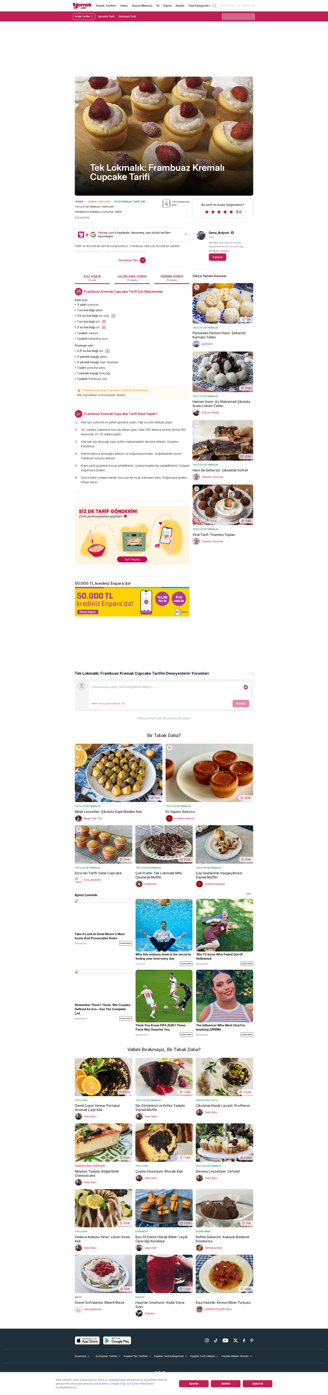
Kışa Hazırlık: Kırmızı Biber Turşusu (223, 1303)
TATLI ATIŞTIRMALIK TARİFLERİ (94, 206)
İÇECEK (140, 1297)
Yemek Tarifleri (106, 5)
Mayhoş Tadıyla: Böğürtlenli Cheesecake (97, 1173)
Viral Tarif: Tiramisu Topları (213, 535)
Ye (157, 5)
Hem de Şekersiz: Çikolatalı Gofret (220, 470)
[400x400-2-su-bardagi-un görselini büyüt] (104, 327)
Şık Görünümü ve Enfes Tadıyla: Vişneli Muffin (160, 1108)
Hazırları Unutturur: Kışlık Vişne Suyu (159, 1305)
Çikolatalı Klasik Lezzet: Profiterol (223, 1106)
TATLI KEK (81, 1100)
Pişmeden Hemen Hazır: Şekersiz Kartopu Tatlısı (219, 335)
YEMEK (79, 201)
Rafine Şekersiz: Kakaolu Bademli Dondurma (222, 1239)
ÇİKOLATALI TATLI (207, 1100)
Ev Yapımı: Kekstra (180, 812)
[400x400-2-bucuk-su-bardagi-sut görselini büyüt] (107, 351)
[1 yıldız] (207, 212)
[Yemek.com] (82, 6)
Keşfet (180, 5)
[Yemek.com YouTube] (225, 1340)
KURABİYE (141, 1231)
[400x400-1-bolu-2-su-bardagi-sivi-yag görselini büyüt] (113, 316)
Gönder (241, 703)
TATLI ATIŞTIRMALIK (205, 327)
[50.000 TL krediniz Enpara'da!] (132, 602)
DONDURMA (203, 1231)
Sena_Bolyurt (219, 233)
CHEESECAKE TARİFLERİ (90, 1165)
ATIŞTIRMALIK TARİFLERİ (129, 201)
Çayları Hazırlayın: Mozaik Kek (159, 1171)
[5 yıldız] (231, 212)
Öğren (167, 5)
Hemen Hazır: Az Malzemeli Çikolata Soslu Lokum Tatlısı (221, 404)
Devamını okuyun (219, 250)
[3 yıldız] (219, 212)
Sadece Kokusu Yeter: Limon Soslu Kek (102, 1239)
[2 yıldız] (213, 212)
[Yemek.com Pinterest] (251, 1340)
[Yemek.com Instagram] (207, 1340)
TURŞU (200, 1297)
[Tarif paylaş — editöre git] (132, 533)
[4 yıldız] (225, 212)
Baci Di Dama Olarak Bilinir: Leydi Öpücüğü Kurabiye (161, 1239)
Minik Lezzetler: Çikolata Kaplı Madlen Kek (108, 812)
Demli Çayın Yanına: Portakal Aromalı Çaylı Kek (97, 1108)
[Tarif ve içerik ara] (214, 5)
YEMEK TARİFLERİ (99, 201)
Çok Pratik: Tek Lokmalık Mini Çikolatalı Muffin (158, 875)
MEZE (78, 1297)
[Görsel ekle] (245, 687)
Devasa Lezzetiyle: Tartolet (218, 1171)
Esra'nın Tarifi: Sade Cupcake (98, 873)
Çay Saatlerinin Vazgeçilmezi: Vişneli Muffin (219, 875)
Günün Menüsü (142, 5)
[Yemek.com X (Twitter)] (235, 1340)
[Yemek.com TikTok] (215, 1340)
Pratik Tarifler (82, 16)
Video (124, 5)
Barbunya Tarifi (127, 16)
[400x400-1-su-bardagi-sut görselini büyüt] (104, 321)
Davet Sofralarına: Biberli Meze (99, 1303)
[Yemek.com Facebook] (244, 1340)
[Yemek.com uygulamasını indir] (87, 1340)
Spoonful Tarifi (106, 16)
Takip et (217, 257)
